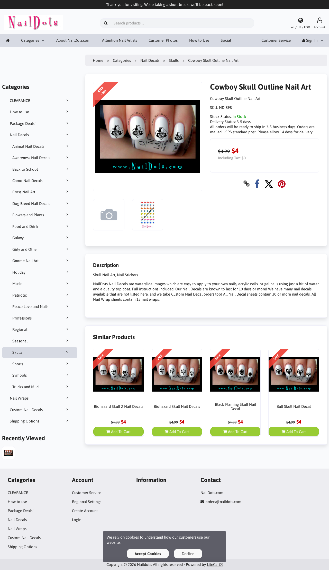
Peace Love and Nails (30, 306)
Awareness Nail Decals (31, 158)
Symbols (19, 375)
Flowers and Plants (28, 215)
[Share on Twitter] (268, 184)
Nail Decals (19, 135)
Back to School (25, 169)
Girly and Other (25, 249)
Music (17, 283)
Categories (30, 40)
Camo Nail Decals (27, 180)
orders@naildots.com (223, 501)
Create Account (85, 510)
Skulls (17, 352)
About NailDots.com (73, 40)
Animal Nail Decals (28, 146)
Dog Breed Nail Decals (31, 203)
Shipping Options (24, 421)
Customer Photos (163, 40)
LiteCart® (215, 564)
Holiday (18, 272)
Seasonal (20, 341)
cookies (132, 537)
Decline (188, 553)
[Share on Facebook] (257, 184)
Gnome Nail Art (25, 260)
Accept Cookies (148, 553)
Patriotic (19, 295)
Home (98, 60)
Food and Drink (25, 226)
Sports (17, 364)
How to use (19, 112)
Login (76, 519)
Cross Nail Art (23, 192)
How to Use (199, 40)
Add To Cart (120, 431)
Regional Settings (86, 501)
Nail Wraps (19, 398)
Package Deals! (22, 123)
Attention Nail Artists (119, 40)
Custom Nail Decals (26, 410)
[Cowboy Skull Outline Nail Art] (8, 453)
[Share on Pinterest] (282, 184)
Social (226, 40)
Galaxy (18, 238)
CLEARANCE (20, 100)
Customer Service (276, 40)
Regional (19, 329)
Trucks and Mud (25, 387)
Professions (22, 318)
